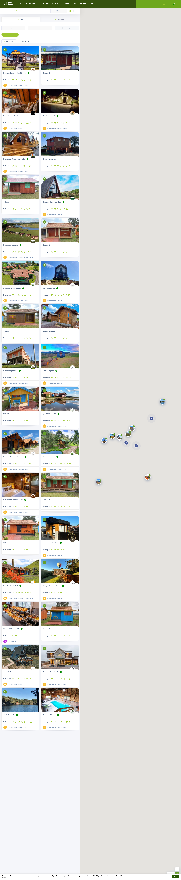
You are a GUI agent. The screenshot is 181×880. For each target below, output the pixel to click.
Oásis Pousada (9, 715)
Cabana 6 (46, 629)
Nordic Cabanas (49, 288)
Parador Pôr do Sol (10, 586)
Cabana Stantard (49, 331)
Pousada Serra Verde (50, 672)
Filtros (22, 19)
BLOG (91, 4)
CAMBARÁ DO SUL (30, 4)
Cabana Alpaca (48, 371)
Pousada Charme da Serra (13, 457)
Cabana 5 (6, 414)
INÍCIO (20, 4)
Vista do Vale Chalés (11, 116)
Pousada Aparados (10, 371)
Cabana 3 (46, 245)
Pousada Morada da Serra (13, 500)
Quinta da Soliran (49, 414)
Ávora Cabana (8, 672)
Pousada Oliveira (49, 715)
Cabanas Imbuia (49, 457)
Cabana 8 (46, 500)
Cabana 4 (6, 543)
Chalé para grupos (50, 159)
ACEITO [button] (175, 876)
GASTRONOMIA (56, 4)
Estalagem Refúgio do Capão (14, 159)
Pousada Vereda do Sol (12, 288)
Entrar (167, 4)
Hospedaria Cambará (50, 543)
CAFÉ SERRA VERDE (11, 629)
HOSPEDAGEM (44, 4)
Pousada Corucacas (10, 245)
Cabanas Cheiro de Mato (52, 202)
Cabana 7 (6, 331)
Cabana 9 (6, 202)
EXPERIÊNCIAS (82, 4)
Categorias (60, 19)
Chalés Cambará (49, 116)
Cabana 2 (46, 73)
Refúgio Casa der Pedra (52, 586)
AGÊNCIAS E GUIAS (70, 4)
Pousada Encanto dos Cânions (14, 73)
